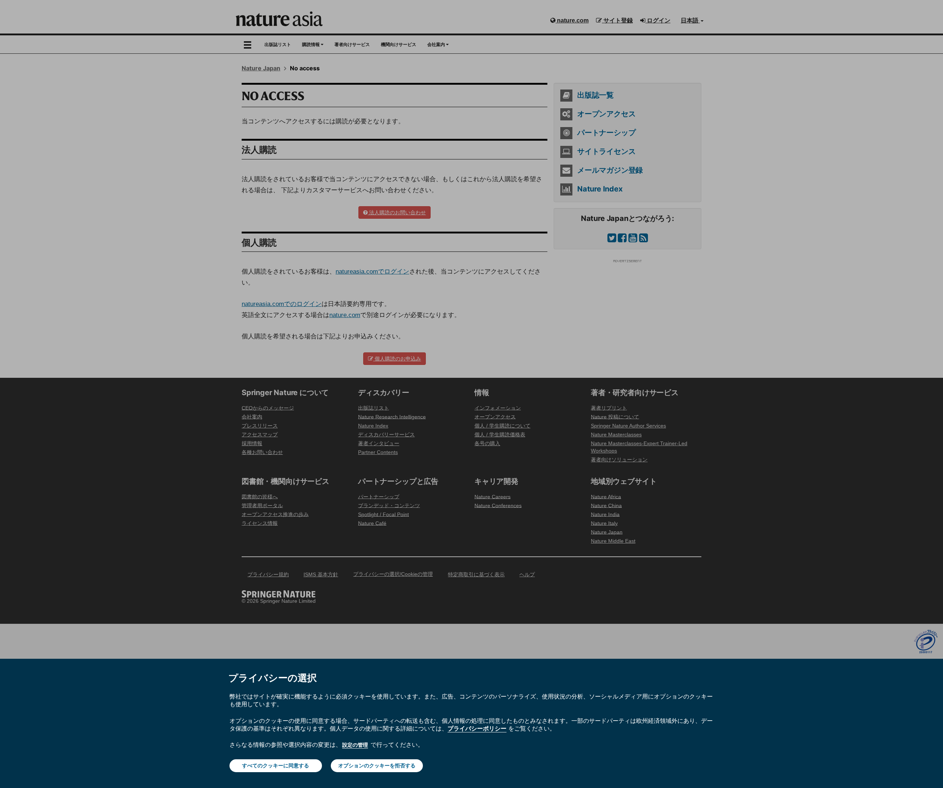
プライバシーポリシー (477, 728)
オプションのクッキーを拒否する (377, 765)
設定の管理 (355, 745)
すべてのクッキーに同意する (275, 765)
